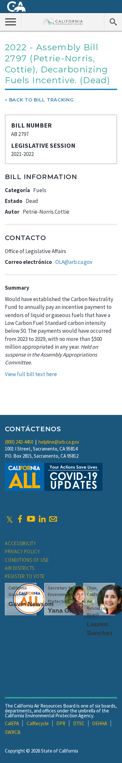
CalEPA (12, 723)
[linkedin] (42, 519)
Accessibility (20, 543)
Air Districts (19, 568)
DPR (60, 723)
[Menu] (10, 21)
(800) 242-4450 (19, 442)
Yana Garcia (66, 610)
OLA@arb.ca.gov (73, 262)
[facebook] (20, 519)
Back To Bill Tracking (41, 100)
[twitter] (9, 519)
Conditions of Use (27, 560)
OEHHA (99, 723)
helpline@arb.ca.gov (58, 442)
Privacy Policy (22, 551)
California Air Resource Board (63, 21)
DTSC (79, 723)
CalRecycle (38, 723)
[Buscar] (113, 21)
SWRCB (12, 732)
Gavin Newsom (31, 604)
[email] (53, 519)
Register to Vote (25, 576)
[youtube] (31, 519)
